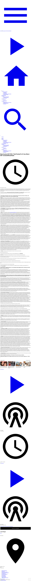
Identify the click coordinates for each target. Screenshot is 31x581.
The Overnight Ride (5, 94)
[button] (4, 365)
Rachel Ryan (4, 92)
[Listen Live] (15, 384)
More (1, 533)
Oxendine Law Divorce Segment (7, 102)
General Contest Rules (6, 96)
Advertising (4, 103)
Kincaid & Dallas (5, 91)
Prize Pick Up (5, 98)
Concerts (4, 99)
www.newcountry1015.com (13, 212)
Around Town (5, 100)
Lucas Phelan (5, 93)
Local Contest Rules (5, 97)
